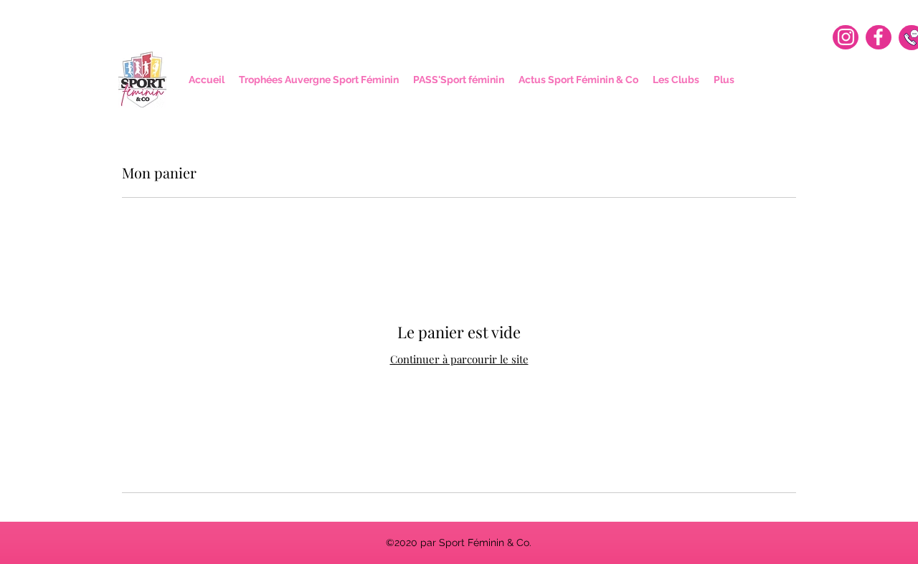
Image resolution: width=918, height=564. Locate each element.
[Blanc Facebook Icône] (878, 37)
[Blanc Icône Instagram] (846, 37)
